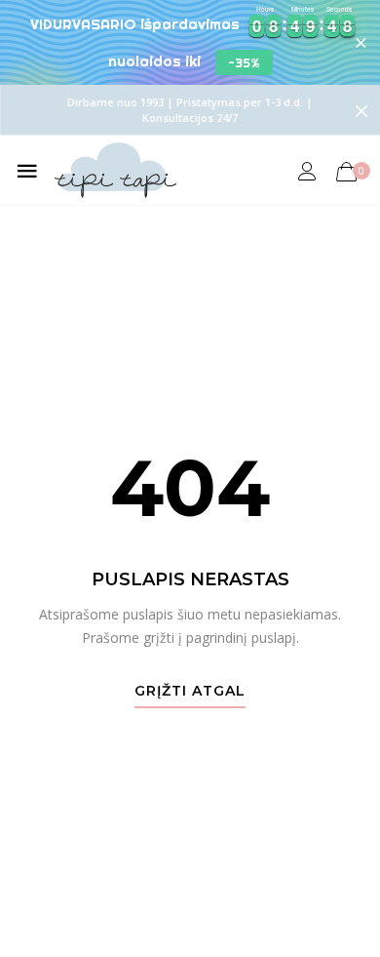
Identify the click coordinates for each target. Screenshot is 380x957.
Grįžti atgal (190, 691)
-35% (244, 62)
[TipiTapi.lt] (115, 170)
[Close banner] (361, 42)
